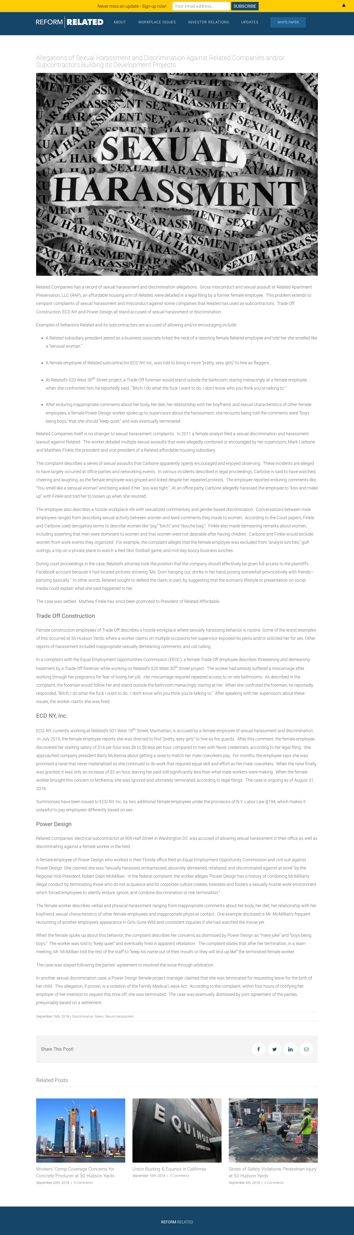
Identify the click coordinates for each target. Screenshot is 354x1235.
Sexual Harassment (119, 1016)
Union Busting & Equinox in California (73, 1169)
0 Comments (83, 1176)
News (99, 1016)
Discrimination (83, 1016)
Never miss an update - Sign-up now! (132, 6)
